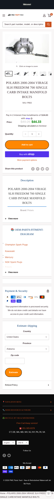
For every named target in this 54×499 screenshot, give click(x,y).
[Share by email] (47, 169)
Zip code (15, 355)
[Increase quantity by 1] (38, 134)
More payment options (27, 160)
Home (2, 493)
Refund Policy (11, 385)
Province (27, 343)
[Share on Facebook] (33, 169)
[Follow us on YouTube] (9, 455)
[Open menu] (4, 15)
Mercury (9, 257)
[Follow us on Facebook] (4, 455)
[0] (49, 15)
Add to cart (27, 145)
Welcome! (27, 4)
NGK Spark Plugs (13, 262)
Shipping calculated (27, 126)
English (7, 443)
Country (27, 331)
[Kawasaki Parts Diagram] (27, 242)
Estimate (13, 372)
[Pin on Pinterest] (37, 169)
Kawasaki (10, 251)
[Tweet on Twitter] (42, 169)
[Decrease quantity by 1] (25, 134)
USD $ (20, 443)
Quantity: (9, 134)
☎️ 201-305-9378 (27, 428)
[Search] (48, 24)
